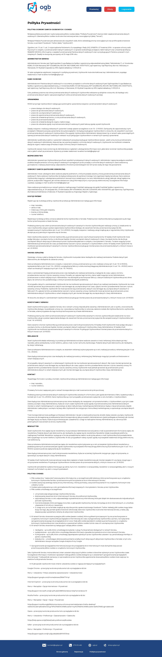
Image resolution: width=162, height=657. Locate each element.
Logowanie (126, 9)
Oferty (110, 9)
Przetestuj (93, 9)
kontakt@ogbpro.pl (54, 645)
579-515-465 (77, 645)
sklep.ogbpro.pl (114, 645)
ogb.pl (95, 645)
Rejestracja (78, 652)
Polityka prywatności (98, 652)
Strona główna (62, 652)
